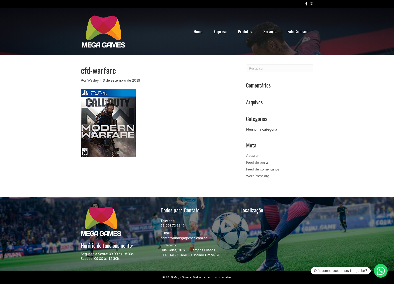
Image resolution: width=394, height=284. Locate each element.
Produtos (245, 31)
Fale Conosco (298, 31)
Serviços (269, 31)
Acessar (252, 156)
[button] (381, 271)
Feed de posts (257, 162)
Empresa (220, 31)
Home (198, 31)
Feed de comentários (262, 169)
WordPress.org (257, 176)
